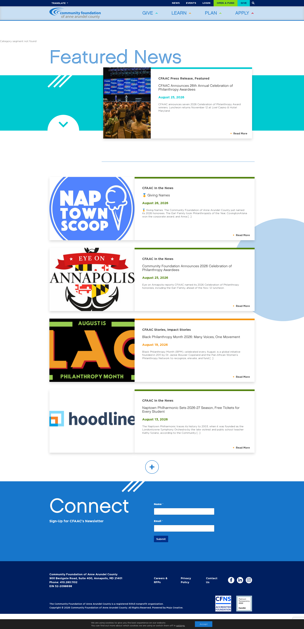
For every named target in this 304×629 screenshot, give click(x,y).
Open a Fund (225, 3)
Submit (161, 538)
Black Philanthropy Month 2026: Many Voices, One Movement (191, 337)
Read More (240, 133)
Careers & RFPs (160, 580)
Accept (204, 624)
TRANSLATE (58, 3)
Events (191, 3)
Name (158, 504)
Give (244, 3)
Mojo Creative (174, 607)
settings (180, 625)
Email (158, 521)
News (176, 3)
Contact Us (211, 580)
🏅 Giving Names (156, 195)
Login (206, 3)
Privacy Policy (186, 580)
